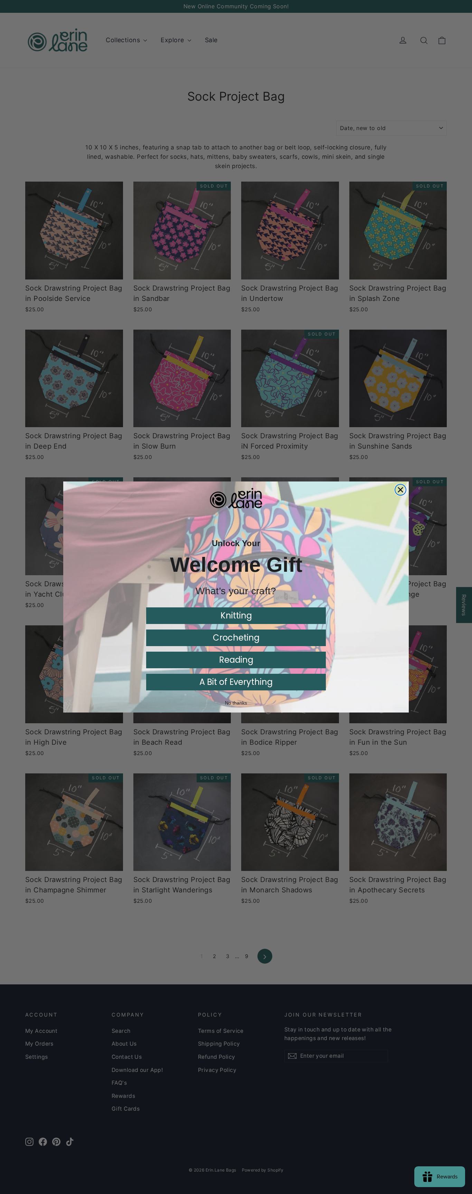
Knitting (236, 615)
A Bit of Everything (236, 682)
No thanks (236, 703)
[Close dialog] (400, 489)
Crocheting (236, 637)
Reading (236, 659)
